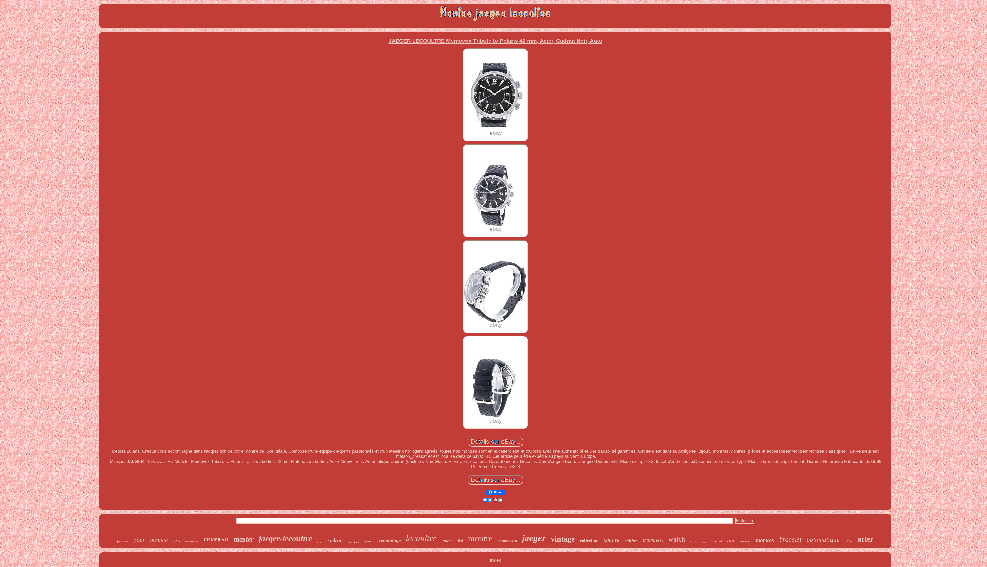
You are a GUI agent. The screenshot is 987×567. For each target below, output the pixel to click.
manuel (716, 541)
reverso (216, 538)
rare (731, 540)
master (244, 539)
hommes (745, 541)
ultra (848, 541)
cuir (693, 541)
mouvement (507, 541)
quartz (369, 541)
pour (139, 539)
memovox (653, 540)
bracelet (790, 539)
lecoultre (421, 537)
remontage (390, 540)
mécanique (191, 541)
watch (676, 539)
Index (495, 560)
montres (765, 540)
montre (480, 538)
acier (865, 539)
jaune (446, 540)
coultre (611, 540)
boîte (176, 541)
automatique (823, 539)
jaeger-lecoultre (285, 538)
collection (589, 540)
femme (122, 541)
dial (460, 541)
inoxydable (353, 542)
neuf (320, 541)
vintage (563, 539)
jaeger (534, 538)
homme (159, 540)
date (703, 541)
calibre (631, 540)
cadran (335, 540)
